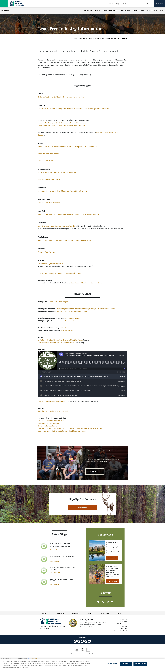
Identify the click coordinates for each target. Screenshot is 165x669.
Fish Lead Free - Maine (46, 161)
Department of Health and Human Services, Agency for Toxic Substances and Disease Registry (71, 428)
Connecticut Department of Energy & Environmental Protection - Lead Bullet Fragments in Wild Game (73, 109)
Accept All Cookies (140, 664)
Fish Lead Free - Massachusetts (49, 179)
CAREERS (119, 613)
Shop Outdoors (152, 10)
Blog (117, 3)
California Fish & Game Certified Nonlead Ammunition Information (61, 97)
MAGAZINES (75, 613)
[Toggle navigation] (4, 3)
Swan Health (65, 328)
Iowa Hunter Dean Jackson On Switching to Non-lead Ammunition (62, 125)
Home (162, 10)
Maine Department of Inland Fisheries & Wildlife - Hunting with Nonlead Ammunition (67, 147)
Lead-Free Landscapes (99, 38)
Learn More (83, 629)
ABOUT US (45, 613)
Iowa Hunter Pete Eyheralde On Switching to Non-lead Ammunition (62, 123)
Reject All (126, 664)
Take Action (112, 581)
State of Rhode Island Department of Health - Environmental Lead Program (64, 240)
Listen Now (112, 558)
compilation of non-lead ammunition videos (72, 311)
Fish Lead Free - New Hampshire (49, 203)
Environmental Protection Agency (49, 423)
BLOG (89, 613)
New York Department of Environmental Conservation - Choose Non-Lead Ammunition (68, 214)
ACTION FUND (105, 613)
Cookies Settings (112, 664)
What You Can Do (66, 330)
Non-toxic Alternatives (73, 321)
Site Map (124, 626)
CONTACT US (60, 613)
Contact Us (110, 3)
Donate (159, 4)
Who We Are (88, 10)
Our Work (98, 10)
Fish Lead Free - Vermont (46, 252)
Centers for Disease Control (47, 426)
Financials (124, 628)
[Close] (162, 663)
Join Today (94, 471)
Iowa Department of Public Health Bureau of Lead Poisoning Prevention (63, 431)
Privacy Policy (123, 621)
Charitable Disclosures (120, 623)
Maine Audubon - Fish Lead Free (49, 154)
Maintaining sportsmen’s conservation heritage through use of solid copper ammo (86, 309)
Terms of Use (123, 619)
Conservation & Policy (111, 10)
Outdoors (82, 38)
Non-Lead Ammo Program (59, 302)
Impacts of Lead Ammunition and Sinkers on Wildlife (56, 226)
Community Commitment (120, 631)
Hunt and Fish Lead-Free (73, 318)
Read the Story (55, 550)
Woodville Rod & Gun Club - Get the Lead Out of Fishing (57, 172)
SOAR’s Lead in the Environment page (51, 421)
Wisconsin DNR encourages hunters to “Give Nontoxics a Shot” (60, 273)
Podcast (135, 10)
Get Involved (125, 10)
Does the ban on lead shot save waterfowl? (53, 411)
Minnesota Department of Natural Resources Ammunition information (62, 191)
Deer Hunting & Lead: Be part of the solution (86, 283)
